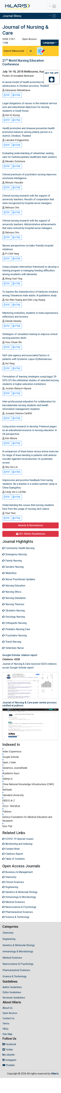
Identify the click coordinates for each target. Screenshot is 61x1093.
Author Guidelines (12, 987)
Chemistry (8, 932)
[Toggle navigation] (52, 6)
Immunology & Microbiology (18, 951)
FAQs (5, 1028)
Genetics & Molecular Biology (19, 945)
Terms (6, 1023)
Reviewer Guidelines (14, 997)
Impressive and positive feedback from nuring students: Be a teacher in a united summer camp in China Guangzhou (29, 484)
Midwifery (11, 573)
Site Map (7, 1034)
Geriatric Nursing (14, 566)
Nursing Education (15, 585)
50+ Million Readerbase (31, 533)
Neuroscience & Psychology (18, 963)
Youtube (10, 1065)
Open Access (10, 1013)
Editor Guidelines (12, 992)
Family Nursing (13, 560)
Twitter (9, 1049)
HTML (17, 95)
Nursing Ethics (13, 591)
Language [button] (49, 42)
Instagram (10, 1060)
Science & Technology (15, 976)
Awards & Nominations (30, 525)
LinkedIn (10, 1054)
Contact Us (8, 1018)
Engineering (9, 939)
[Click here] (17, 6)
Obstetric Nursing (15, 610)
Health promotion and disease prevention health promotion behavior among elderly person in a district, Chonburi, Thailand (28, 132)
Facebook (10, 1044)
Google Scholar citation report (19, 655)
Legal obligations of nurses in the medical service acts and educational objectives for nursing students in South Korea (29, 107)
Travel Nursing (13, 641)
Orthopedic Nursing (16, 623)
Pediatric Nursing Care (17, 629)
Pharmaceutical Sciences (16, 970)
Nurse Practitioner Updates (20, 579)
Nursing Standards (15, 598)
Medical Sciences (12, 957)
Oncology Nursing (15, 616)
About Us (8, 1007)
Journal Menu (12, 16)
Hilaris (55, 1073)
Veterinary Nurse (14, 647)
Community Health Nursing (19, 548)
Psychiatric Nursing (16, 635)
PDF (7, 95)
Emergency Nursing (16, 554)
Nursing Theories (14, 604)
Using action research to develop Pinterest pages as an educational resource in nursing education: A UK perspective (29, 430)
